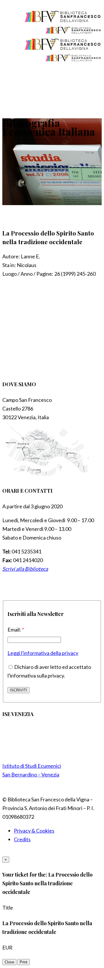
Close (9, 962)
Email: (16, 629)
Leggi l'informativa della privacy (43, 653)
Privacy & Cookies (34, 830)
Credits (22, 839)
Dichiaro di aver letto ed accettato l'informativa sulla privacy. (49, 671)
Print (23, 962)
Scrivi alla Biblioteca (25, 569)
